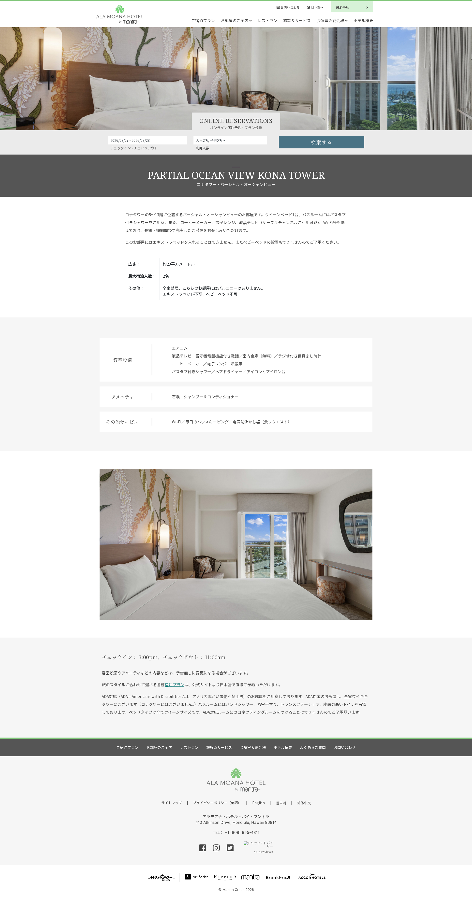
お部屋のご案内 (235, 20)
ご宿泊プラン (203, 20)
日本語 (315, 7)
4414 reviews (263, 851)
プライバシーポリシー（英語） (217, 802)
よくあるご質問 (313, 747)
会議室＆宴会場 (331, 20)
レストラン (267, 20)
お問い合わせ (290, 7)
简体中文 (304, 803)
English (258, 802)
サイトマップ (171, 802)
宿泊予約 (343, 7)
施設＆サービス (297, 20)
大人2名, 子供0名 (209, 140)
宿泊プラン (174, 684)
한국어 (281, 802)
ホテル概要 (363, 20)
